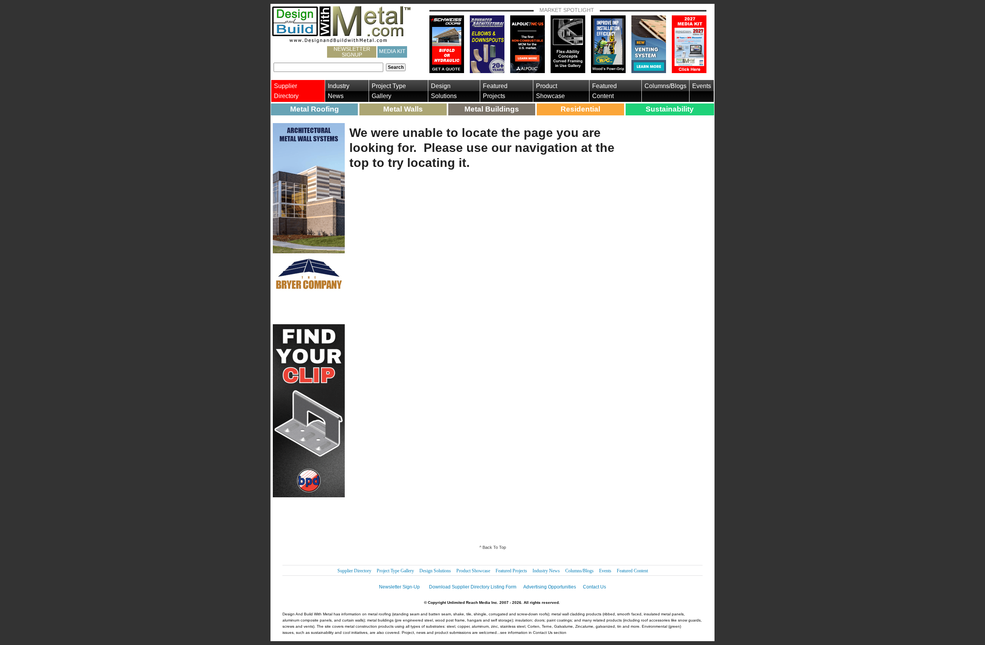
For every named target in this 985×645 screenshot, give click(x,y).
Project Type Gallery (389, 91)
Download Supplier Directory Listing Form (472, 587)
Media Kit (392, 51)
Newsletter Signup (352, 52)
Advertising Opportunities (549, 587)
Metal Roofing (314, 109)
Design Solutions (444, 91)
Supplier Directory (286, 91)
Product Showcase (550, 91)
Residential (580, 109)
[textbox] (328, 67)
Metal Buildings (491, 109)
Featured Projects (495, 91)
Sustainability (670, 109)
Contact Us (594, 587)
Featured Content (604, 91)
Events (701, 86)
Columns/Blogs (665, 86)
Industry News (338, 91)
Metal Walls (403, 109)
